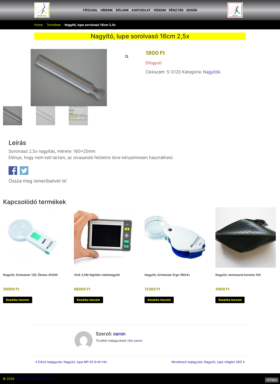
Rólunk (122, 10)
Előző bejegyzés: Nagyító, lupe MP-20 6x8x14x (72, 362)
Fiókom (160, 10)
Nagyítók (212, 71)
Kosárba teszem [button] (17, 300)
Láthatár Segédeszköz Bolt (34, 379)
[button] (126, 56)
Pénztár (176, 10)
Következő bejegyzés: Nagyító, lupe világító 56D (206, 362)
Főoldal (90, 10)
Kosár (191, 10)
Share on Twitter (24, 170)
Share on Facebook (13, 170)
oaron (119, 334)
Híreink (107, 10)
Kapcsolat (141, 10)
